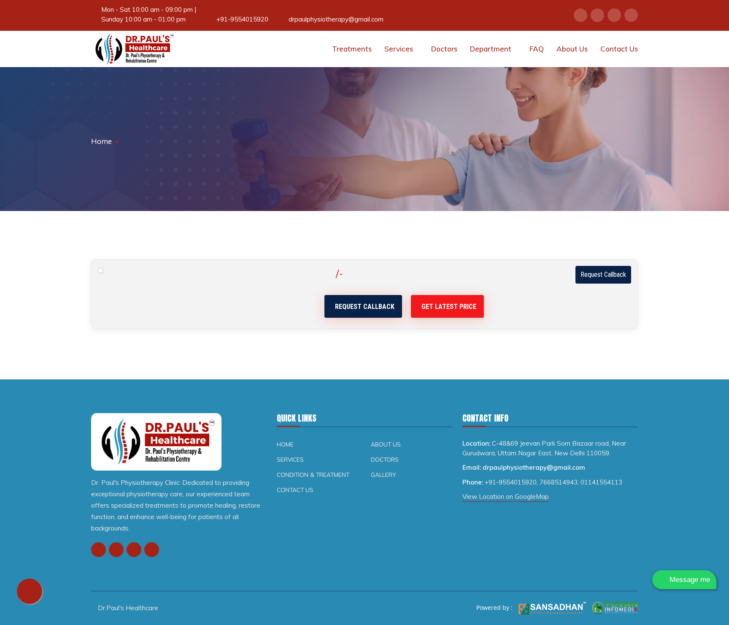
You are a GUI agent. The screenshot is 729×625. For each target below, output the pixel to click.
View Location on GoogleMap (505, 496)
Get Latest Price (448, 307)
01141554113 (601, 482)
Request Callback (603, 275)
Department (491, 48)
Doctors (444, 48)
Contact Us (619, 48)
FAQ (536, 48)
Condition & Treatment (313, 474)
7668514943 (559, 482)
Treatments (352, 48)
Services (399, 48)
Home (101, 141)
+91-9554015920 (242, 19)
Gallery (383, 474)
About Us (572, 48)
